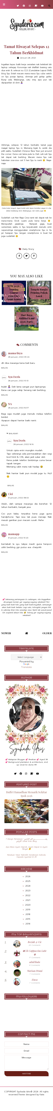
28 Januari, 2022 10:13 (18, 381)
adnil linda (34, 962)
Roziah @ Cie (35, 942)
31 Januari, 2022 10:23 (18, 538)
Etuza (35, 979)
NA (10, 404)
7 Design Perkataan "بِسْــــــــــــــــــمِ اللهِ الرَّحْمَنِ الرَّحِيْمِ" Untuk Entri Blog (26, 840)
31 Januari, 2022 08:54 (18, 498)
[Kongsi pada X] (26, 256)
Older (47, 633)
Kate (42, 1094)
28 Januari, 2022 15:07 (18, 408)
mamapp (13, 534)
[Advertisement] (26, 113)
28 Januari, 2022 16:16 (23, 444)
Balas (4, 368)
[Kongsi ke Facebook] (19, 256)
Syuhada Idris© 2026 (27, 1091)
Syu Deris (14, 377)
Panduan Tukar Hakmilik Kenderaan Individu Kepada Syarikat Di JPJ (26, 856)
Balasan (13, 433)
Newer (6, 633)
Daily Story (28, 249)
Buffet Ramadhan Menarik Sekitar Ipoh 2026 (26, 794)
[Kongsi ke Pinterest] (34, 256)
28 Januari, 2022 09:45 (18, 357)
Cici (10, 494)
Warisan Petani (34, 970)
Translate (26, 667)
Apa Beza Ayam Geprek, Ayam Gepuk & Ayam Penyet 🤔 (26, 848)
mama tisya (15, 353)
